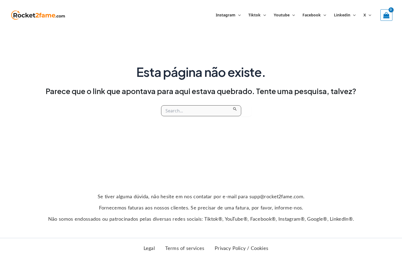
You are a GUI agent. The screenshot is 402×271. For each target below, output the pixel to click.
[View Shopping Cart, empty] (386, 15)
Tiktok (254, 15)
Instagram (225, 15)
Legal (149, 248)
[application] (238, 15)
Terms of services (184, 248)
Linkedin (342, 15)
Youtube (282, 15)
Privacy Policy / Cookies (241, 248)
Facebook (311, 15)
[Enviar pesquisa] (235, 108)
